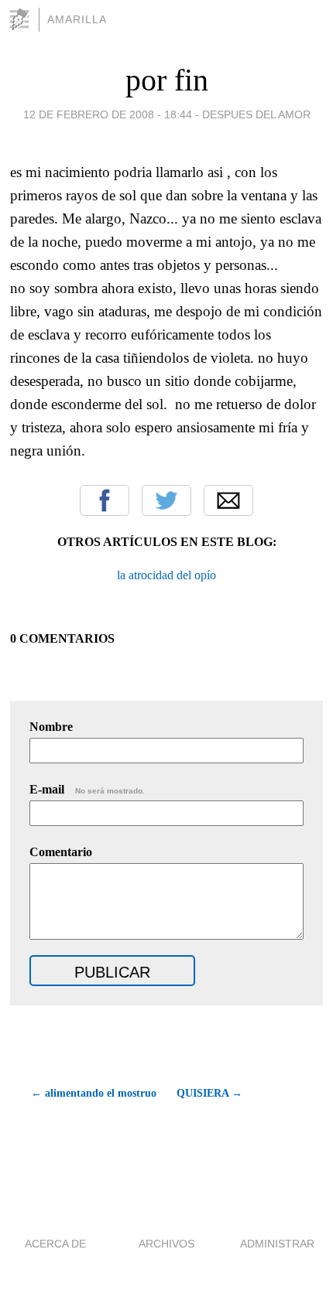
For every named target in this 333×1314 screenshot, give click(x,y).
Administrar (277, 1243)
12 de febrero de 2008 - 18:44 (107, 114)
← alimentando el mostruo (93, 1093)
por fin (166, 80)
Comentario (60, 851)
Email (228, 500)
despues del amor (256, 114)
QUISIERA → (209, 1093)
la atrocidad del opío (166, 575)
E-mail (87, 789)
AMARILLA (77, 19)
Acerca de (55, 1243)
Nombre (51, 726)
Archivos (166, 1243)
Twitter (166, 500)
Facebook (104, 500)
